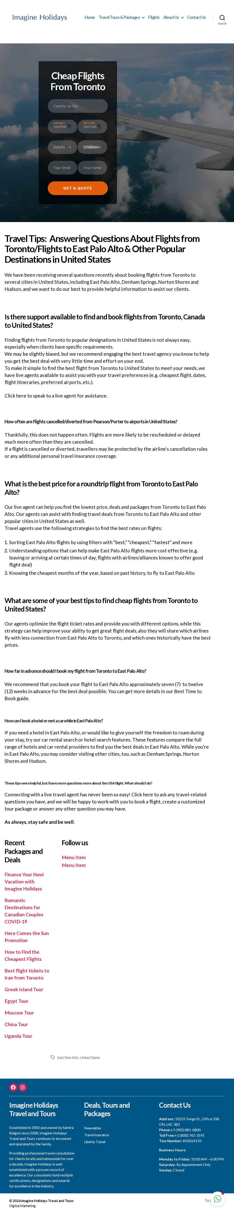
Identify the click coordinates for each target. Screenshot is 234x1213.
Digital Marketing (22, 1206)
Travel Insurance (96, 1135)
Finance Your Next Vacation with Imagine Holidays (24, 881)
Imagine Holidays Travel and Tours (47, 1201)
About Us (171, 17)
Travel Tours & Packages (119, 17)
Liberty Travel (94, 1141)
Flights (154, 17)
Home (90, 17)
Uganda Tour (18, 1036)
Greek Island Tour (24, 989)
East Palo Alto (67, 1057)
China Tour (16, 1024)
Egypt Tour (16, 1001)
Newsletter (92, 1128)
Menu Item (74, 857)
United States (90, 1057)
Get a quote (77, 188)
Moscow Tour (19, 1012)
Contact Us (196, 17)
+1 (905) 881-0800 (186, 1130)
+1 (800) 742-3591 (190, 1135)
